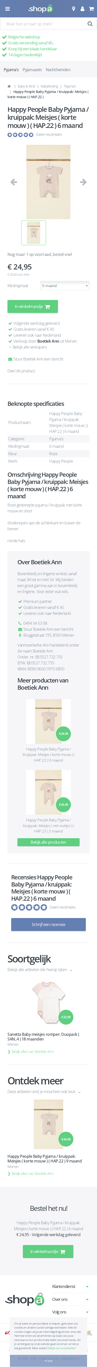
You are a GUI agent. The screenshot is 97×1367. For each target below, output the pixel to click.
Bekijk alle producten (48, 842)
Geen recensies (49, 134)
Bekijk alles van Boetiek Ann (32, 1051)
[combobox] (65, 285)
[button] (73, 9)
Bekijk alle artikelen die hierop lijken (37, 969)
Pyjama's (70, 86)
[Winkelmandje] (91, 9)
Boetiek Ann (48, 341)
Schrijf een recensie (48, 924)
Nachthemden (58, 69)
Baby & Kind (26, 86)
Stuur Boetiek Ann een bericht (38, 359)
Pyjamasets (32, 69)
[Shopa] (40, 8)
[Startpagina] (9, 86)
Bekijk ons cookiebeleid (62, 1348)
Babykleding (49, 86)
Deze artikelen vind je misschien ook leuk (41, 1091)
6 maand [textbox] (49, 285)
